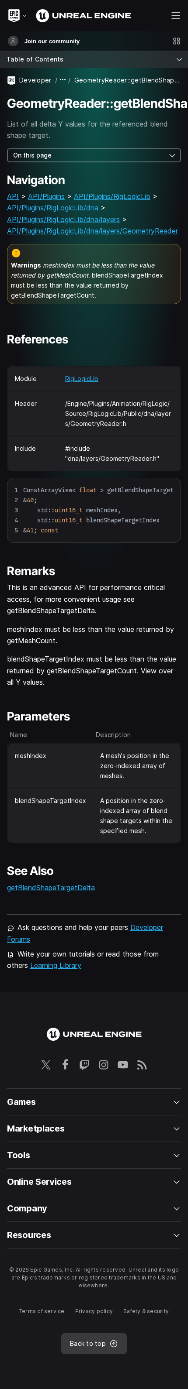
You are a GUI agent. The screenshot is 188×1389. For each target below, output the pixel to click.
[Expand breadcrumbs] (63, 80)
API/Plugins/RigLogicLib (112, 196)
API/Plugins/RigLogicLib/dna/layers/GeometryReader (92, 230)
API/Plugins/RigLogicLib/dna (52, 207)
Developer (35, 80)
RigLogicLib (81, 378)
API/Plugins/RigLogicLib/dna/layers (63, 219)
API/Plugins (46, 196)
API (13, 196)
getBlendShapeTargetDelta (51, 887)
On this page (32, 155)
